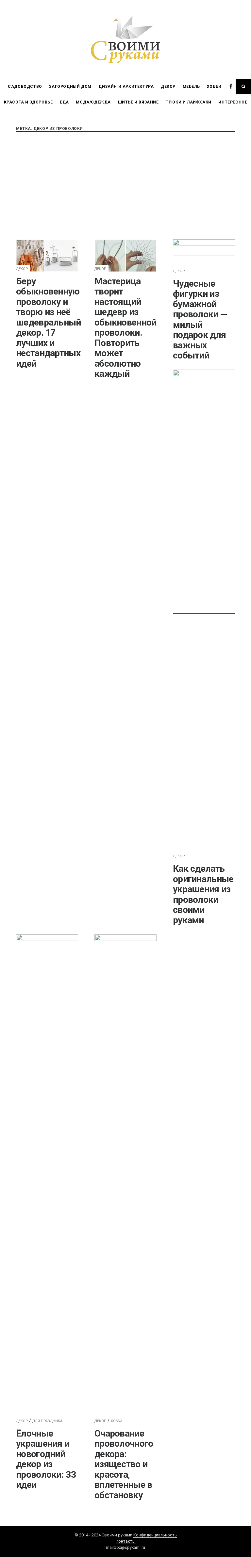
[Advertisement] (125, 185)
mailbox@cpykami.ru (125, 1547)
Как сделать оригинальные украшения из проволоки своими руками (203, 894)
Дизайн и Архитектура (126, 86)
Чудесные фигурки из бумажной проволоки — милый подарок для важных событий (200, 319)
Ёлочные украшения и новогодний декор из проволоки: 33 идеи (46, 1459)
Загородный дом (70, 86)
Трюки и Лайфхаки (188, 102)
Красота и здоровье (28, 102)
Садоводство (25, 86)
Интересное (232, 102)
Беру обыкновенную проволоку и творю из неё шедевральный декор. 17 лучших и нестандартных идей (48, 322)
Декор (168, 86)
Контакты (126, 1541)
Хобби (214, 86)
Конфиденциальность (155, 1535)
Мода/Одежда (93, 102)
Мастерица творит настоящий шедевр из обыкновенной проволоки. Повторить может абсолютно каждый (125, 327)
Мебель (191, 86)
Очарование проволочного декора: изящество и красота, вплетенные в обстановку (123, 1464)
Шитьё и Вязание (138, 102)
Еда (64, 102)
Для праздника (47, 1421)
